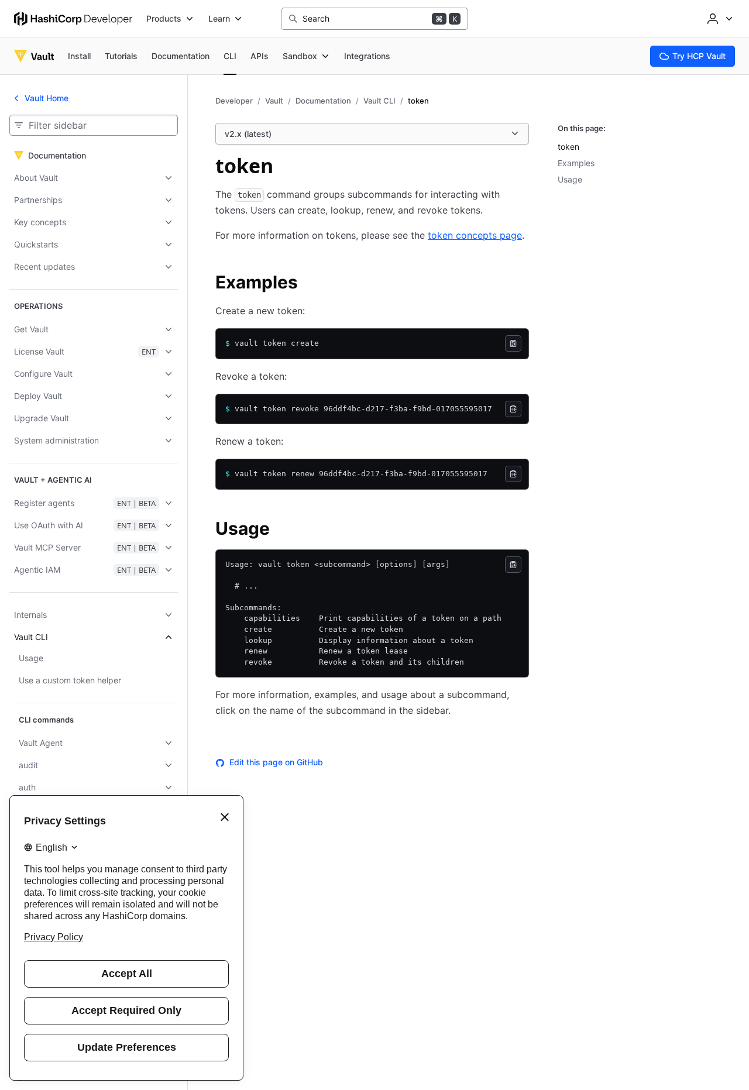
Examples (576, 163)
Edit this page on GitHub (276, 762)
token (568, 147)
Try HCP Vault (699, 56)
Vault (274, 100)
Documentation (323, 100)
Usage (570, 179)
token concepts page (475, 235)
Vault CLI (379, 100)
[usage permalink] (281, 530)
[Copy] (513, 343)
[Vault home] (34, 56)
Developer (234, 100)
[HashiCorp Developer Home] (73, 18)
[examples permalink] (310, 284)
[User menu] (718, 18)
